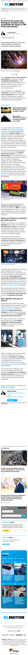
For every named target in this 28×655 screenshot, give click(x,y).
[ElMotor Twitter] (13, 631)
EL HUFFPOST (10, 558)
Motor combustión (21, 403)
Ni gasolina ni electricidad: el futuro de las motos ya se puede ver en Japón (20, 119)
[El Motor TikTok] (16, 631)
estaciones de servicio (7, 308)
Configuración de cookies (20, 626)
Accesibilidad (15, 627)
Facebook (4, 387)
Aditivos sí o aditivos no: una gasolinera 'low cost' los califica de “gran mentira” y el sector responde (8, 577)
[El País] (4, 635)
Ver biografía (11, 400)
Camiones (15, 0)
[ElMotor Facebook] (11, 631)
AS (17, 558)
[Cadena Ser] (24, 635)
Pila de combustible (5, 404)
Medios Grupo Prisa (14, 653)
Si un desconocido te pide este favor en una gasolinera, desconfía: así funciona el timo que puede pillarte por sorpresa (20, 578)
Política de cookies (9, 627)
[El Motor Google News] (19, 631)
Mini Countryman (21, 0)
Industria (15, 403)
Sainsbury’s (4, 175)
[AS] (7, 635)
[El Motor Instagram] (15, 631)
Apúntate (6, 530)
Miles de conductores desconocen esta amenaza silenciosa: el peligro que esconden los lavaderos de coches (8, 600)
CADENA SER (22, 558)
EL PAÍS (15, 558)
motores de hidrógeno (12, 285)
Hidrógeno (11, 403)
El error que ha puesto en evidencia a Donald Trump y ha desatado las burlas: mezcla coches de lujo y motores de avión (13, 498)
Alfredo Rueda (11, 32)
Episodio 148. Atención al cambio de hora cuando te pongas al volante (20, 109)
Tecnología (3, 18)
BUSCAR (5, 544)
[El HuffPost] (19, 635)
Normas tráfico (9, 0)
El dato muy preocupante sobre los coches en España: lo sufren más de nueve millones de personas (13, 469)
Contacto (20, 627)
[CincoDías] (12, 635)
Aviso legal (4, 626)
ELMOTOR (4, 558)
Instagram (12, 387)
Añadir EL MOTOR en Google (9, 37)
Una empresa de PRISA (14, 650)
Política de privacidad (11, 626)
